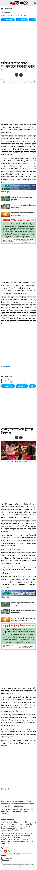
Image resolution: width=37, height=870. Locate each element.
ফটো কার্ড (23, 19)
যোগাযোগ (4, 813)
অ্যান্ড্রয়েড (6, 861)
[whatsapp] (9, 851)
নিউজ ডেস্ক (7, 13)
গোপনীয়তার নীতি (17, 810)
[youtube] (5, 851)
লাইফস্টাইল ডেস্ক (8, 380)
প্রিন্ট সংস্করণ (9, 19)
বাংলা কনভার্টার (17, 812)
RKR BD (23, 867)
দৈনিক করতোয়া (6, 810)
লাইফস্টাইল (8, 9)
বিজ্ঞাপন (25, 812)
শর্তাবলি (26, 810)
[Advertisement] (18, 42)
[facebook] (2, 851)
